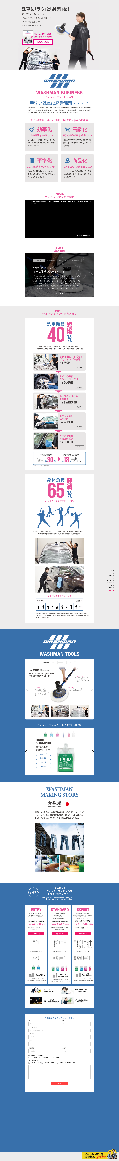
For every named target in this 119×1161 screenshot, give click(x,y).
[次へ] (92, 275)
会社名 (31, 1033)
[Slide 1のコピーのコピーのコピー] (62, 293)
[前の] (27, 275)
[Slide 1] (57, 293)
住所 (30, 1040)
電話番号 (31, 1048)
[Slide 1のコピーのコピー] (60, 293)
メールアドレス (33, 1027)
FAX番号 (64, 1048)
